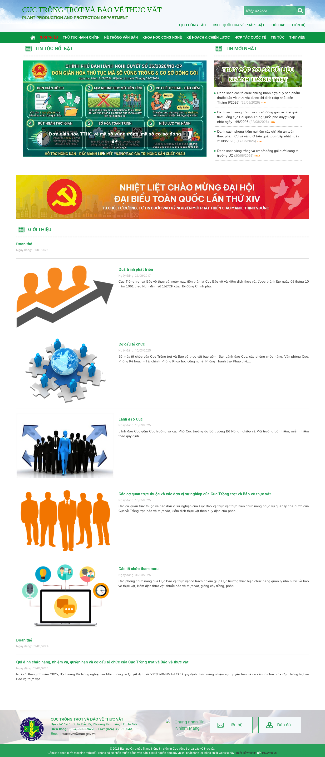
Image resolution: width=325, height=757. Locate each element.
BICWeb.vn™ (299, 755)
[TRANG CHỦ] (33, 37)
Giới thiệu (39, 229)
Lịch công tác (192, 25)
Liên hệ (235, 724)
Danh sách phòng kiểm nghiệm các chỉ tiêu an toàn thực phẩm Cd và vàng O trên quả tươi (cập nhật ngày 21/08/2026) (258, 136)
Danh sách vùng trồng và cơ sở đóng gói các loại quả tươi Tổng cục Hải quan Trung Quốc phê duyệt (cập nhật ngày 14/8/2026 (257, 117)
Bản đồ (284, 724)
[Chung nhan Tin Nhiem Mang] (187, 725)
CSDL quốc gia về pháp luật (239, 25)
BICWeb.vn (269, 753)
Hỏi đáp (278, 25)
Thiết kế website (246, 753)
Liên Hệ (298, 25)
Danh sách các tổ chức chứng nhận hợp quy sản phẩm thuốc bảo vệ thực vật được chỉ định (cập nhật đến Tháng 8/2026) (258, 97)
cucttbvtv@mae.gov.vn (79, 734)
